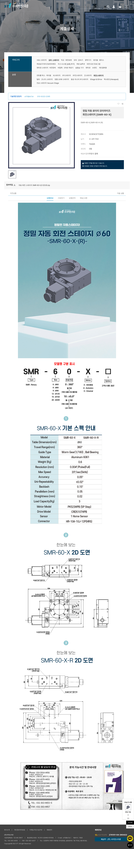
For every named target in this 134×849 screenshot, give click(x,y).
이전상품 (13, 193)
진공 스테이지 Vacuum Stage (48, 83)
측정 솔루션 (81, 64)
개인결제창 (103, 68)
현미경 (88, 68)
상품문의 (72, 198)
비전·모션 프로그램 (93, 64)
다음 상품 (120, 193)
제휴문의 (49, 830)
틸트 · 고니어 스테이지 (45, 79)
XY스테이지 (66, 75)
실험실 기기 (79, 68)
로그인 (113, 6)
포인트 (83, 149)
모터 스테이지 (54, 60)
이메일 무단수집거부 (36, 830)
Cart (120, 6)
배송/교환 (83, 198)
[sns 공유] (122, 104)
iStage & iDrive (96, 79)
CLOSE (130, 822)
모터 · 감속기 (78, 60)
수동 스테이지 (42, 60)
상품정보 (50, 198)
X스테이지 (56, 75)
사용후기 (61, 198)
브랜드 (94, 68)
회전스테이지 (99, 75)
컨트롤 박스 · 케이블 (44, 75)
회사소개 (7, 830)
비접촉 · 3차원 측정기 (65, 68)
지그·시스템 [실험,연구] (66, 64)
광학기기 (88, 60)
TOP (130, 845)
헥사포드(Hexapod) (111, 79)
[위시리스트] (119, 104)
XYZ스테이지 (77, 75)
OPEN (130, 826)
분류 (14, 75)
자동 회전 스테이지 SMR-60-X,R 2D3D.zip (34, 185)
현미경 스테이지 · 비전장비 (46, 68)
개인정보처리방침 (19, 830)
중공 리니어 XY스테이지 (79, 79)
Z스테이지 (88, 75)
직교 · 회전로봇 (66, 60)
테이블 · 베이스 (98, 60)
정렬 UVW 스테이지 (62, 79)
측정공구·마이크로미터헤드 (46, 64)
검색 (108, 6)
